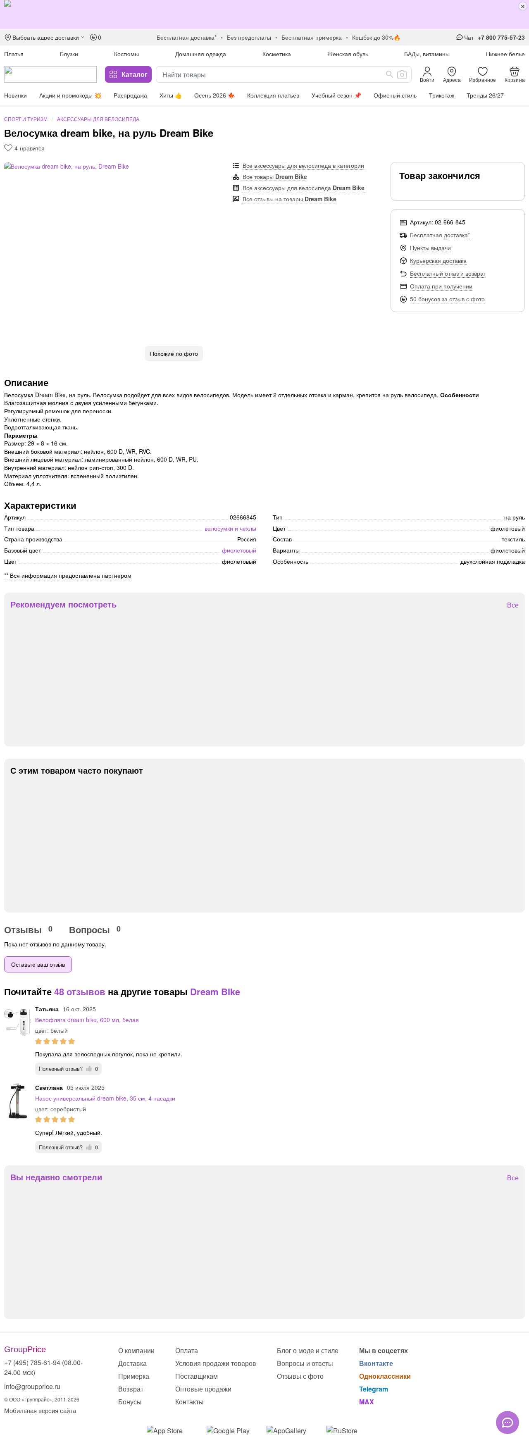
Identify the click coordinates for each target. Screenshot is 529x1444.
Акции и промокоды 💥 (70, 95)
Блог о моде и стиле (307, 1350)
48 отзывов (79, 991)
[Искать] (390, 74)
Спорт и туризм (26, 118)
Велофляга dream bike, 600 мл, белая (87, 1019)
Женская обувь (347, 53)
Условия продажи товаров (215, 1363)
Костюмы (126, 53)
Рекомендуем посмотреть (63, 604)
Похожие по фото (174, 353)
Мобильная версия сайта (40, 1410)
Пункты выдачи (430, 247)
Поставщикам (196, 1376)
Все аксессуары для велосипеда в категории (303, 165)
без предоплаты (249, 37)
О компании (136, 1350)
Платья (14, 53)
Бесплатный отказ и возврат (448, 273)
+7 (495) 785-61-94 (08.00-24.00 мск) (43, 1367)
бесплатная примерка (311, 37)
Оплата (186, 1350)
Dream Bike (215, 991)
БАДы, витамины (427, 53)
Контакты (189, 1401)
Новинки (15, 95)
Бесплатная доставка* (440, 235)
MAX (366, 1401)
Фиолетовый (239, 550)
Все (513, 605)
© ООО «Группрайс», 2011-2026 (41, 1399)
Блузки (69, 53)
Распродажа (130, 95)
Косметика (276, 53)
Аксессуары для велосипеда (98, 118)
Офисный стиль (395, 95)
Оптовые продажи (203, 1389)
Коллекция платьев (273, 95)
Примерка (133, 1376)
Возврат (130, 1389)
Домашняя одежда (200, 53)
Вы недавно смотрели (56, 1177)
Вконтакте (376, 1363)
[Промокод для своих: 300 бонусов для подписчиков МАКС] (264, 14)
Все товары (275, 176)
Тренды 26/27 (485, 95)
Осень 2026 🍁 (214, 95)
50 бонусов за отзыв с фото (447, 299)
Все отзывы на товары (289, 199)
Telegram (373, 1389)
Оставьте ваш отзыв (38, 964)
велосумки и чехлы (230, 528)
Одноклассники (385, 1376)
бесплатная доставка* (187, 37)
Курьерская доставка (438, 260)
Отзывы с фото (300, 1376)
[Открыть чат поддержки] (507, 1422)
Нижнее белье (505, 53)
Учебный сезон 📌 (336, 95)
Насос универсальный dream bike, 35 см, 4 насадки (105, 1098)
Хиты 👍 (171, 95)
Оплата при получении (441, 286)
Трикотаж (441, 95)
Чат (469, 37)
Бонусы (130, 1401)
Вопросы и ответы (305, 1363)
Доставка (132, 1363)
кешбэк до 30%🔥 (376, 37)
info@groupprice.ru (32, 1386)
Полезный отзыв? (68, 1068)
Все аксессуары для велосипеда (304, 187)
